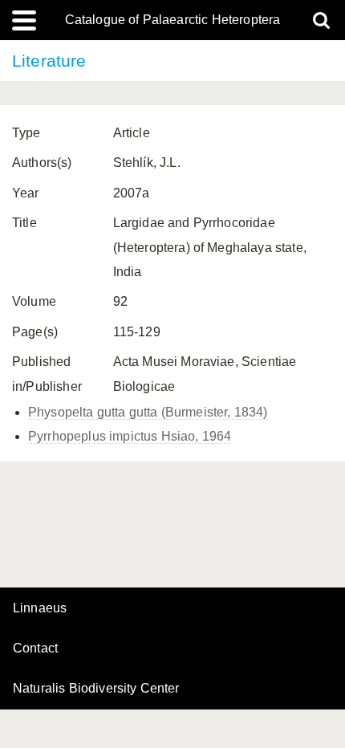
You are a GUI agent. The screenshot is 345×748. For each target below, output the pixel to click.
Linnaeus (40, 608)
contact (35, 648)
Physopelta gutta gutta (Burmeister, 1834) (148, 412)
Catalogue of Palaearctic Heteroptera (173, 20)
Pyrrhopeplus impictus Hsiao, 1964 (129, 436)
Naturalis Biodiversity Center (96, 688)
